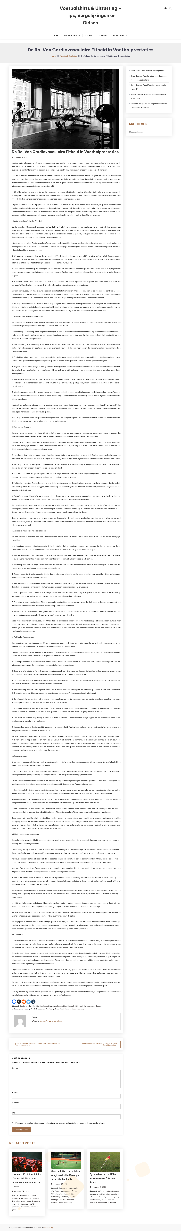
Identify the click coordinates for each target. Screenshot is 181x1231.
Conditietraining (45, 1006)
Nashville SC (68, 1194)
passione (15, 1207)
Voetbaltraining (78, 1009)
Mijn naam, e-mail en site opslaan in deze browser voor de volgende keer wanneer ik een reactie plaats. (60, 1123)
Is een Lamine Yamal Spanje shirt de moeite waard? (148, 87)
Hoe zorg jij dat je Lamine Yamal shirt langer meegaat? (148, 96)
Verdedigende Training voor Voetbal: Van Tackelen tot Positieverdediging (37, 1044)
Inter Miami (55, 1191)
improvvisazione (18, 1204)
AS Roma (101, 1191)
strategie (54, 1200)
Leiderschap (66, 1191)
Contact (103, 35)
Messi (74, 1191)
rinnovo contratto (109, 1200)
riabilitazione (95, 1200)
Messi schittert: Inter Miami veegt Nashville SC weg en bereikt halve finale (66, 1175)
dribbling (36, 1198)
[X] (19, 1002)
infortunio (94, 1197)
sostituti (93, 1203)
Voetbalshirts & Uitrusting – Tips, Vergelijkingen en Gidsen (90, 15)
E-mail (15, 1102)
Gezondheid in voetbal (76, 1006)
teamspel (70, 1200)
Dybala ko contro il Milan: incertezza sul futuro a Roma (104, 1178)
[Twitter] (28, 1002)
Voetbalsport (65, 1009)
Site (13, 1113)
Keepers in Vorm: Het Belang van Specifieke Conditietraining (99, 1044)
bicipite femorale (112, 1191)
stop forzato (103, 1203)
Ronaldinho (25, 1207)
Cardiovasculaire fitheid (29, 1006)
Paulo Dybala (104, 1197)
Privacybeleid (120, 35)
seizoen (65, 1197)
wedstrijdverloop (65, 1202)
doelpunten (63, 1188)
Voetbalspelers (52, 1009)
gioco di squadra (33, 1201)
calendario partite (97, 1194)
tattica (113, 1203)
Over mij (89, 35)
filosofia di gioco (18, 1201)
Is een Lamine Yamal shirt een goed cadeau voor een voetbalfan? (148, 78)
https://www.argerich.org (51, 1021)
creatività (16, 1198)
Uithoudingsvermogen (20, 1009)
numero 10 (30, 1204)
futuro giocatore (112, 1194)
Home (56, 35)
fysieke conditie (59, 1006)
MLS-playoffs (56, 1194)
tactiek (63, 1200)
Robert (36, 1017)
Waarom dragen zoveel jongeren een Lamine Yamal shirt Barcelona (149, 106)
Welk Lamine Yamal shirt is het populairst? (148, 71)
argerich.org (48, 1228)
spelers (72, 1197)
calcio (33, 1195)
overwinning (55, 1197)
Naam (15, 1092)
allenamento (24, 1195)
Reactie (16, 1068)
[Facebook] (14, 1002)
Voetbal (54, 1202)
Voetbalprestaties (38, 1009)
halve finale (73, 1188)
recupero (114, 1197)
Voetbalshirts (72, 35)
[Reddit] (24, 1002)
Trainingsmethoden (93, 1006)
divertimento (26, 1198)
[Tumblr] (33, 1002)
